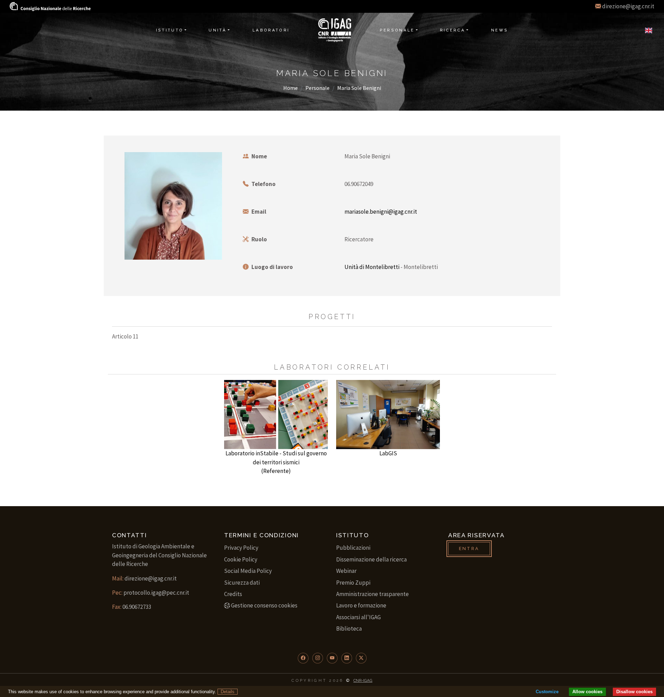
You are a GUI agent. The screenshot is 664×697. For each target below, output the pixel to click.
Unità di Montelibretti (371, 267)
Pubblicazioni (353, 547)
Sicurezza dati (242, 582)
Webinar (346, 571)
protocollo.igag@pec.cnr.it (156, 592)
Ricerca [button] (452, 30)
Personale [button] (397, 30)
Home (290, 87)
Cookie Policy (240, 559)
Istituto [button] (170, 30)
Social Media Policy (248, 571)
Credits (233, 594)
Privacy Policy (241, 547)
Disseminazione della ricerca (371, 559)
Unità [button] (218, 30)
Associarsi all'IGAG (358, 617)
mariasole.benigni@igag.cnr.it (380, 211)
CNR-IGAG (362, 680)
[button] (303, 658)
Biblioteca (349, 628)
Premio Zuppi (353, 582)
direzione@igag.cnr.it (628, 6)
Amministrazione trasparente (372, 594)
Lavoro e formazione (361, 605)
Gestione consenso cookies (264, 605)
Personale (317, 87)
